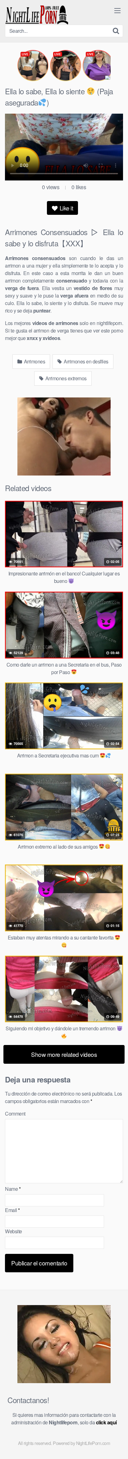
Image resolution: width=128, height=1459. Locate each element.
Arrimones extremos (65, 378)
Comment (15, 1113)
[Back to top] (117, 1445)
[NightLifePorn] (37, 15)
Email (12, 1210)
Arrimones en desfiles (85, 361)
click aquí (106, 1422)
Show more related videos (64, 1054)
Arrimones (34, 361)
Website (13, 1231)
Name (13, 1188)
